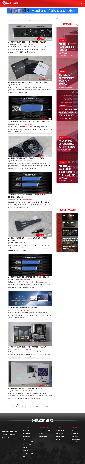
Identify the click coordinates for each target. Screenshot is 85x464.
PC (24, 439)
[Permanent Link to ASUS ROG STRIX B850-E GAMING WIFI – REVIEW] (30, 108)
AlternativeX (29, 44)
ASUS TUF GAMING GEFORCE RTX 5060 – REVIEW (28, 277)
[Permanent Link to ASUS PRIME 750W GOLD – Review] (30, 299)
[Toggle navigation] (81, 3)
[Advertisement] (67, 193)
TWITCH (74, 442)
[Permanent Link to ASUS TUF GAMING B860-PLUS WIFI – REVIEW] (30, 333)
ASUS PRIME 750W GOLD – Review (22, 308)
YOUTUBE (74, 436)
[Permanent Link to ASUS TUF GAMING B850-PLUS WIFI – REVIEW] (30, 32)
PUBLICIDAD (59, 436)
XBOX (25, 448)
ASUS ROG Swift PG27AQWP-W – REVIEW (25, 388)
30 (37, 407)
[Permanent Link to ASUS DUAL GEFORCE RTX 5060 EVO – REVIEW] (30, 68)
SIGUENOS (59, 439)
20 (33, 407)
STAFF (41, 433)
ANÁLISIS (26, 430)
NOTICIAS (26, 436)
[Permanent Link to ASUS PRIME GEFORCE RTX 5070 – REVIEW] (30, 146)
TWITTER (74, 430)
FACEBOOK (75, 433)
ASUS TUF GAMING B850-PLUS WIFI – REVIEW (27, 42)
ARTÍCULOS (27, 433)
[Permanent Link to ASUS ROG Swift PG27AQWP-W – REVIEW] (30, 373)
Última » (47, 407)
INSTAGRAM (75, 439)
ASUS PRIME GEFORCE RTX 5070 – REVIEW (26, 158)
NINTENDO (27, 445)
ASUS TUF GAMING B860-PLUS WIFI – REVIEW (27, 347)
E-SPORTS (26, 450)
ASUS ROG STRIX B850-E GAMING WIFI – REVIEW (28, 122)
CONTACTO (43, 436)
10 (30, 407)
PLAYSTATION (28, 442)
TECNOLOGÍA (28, 453)
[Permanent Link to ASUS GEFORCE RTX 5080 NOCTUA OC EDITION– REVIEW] (30, 224)
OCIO (25, 456)
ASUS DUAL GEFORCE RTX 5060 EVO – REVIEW (27, 82)
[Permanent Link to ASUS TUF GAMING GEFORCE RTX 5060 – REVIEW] (30, 265)
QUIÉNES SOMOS (45, 430)
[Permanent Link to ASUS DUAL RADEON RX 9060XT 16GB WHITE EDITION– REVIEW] (30, 183)
